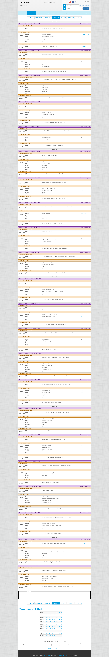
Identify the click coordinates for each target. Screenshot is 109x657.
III (46, 615)
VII (52, 615)
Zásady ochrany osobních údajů (54, 648)
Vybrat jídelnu (22, 13)
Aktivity (67, 13)
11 (84, 34)
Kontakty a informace (49, 13)
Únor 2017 (63, 17)
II (44, 615)
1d (82, 390)
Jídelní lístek (25, 2)
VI (50, 615)
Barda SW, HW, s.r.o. (64, 655)
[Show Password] (81, 8)
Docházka (60, 13)
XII (61, 612)
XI (59, 612)
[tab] (69, 1)
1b (84, 392)
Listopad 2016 (38, 17)
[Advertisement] (97, 22)
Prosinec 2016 (47, 17)
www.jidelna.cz (47, 655)
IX (56, 612)
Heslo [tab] (65, 1)
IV (47, 615)
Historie (39, 13)
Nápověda (87, 1)
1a (88, 34)
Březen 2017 (70, 17)
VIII (54, 615)
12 (86, 34)
